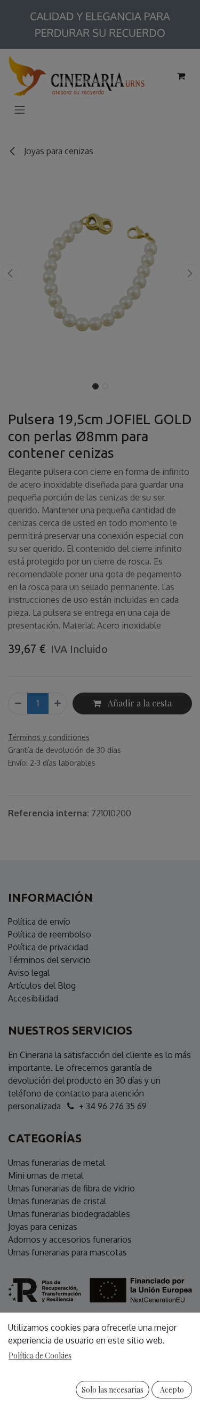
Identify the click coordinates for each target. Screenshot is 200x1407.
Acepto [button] (172, 1390)
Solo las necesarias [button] (112, 1390)
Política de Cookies (40, 1355)
